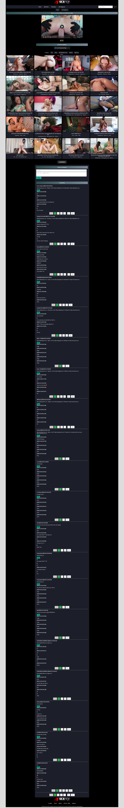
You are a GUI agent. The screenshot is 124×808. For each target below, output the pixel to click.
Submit (38, 177)
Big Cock (76, 52)
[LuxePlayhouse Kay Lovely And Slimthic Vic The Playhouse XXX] (37, 136)
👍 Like (61, 40)
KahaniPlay (17, 135)
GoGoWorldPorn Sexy (14, 114)
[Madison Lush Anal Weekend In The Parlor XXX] (13, 94)
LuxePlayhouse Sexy (42, 136)
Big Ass (70, 52)
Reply (38, 190)
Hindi (24, 135)
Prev (51, 213)
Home (40, 6)
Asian (54, 94)
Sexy (56, 52)
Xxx (52, 52)
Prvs (102, 114)
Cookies (50, 803)
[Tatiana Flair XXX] (98, 94)
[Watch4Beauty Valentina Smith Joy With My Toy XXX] (65, 115)
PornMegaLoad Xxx (71, 74)
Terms (55, 803)
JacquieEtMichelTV (44, 94)
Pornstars (53, 6)
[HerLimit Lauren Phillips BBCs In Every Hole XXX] (12, 74)
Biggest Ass (82, 74)
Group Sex (21, 74)
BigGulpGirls (99, 74)
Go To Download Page (60, 47)
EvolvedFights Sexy (42, 114)
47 (68, 213)
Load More (62, 162)
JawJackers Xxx (72, 94)
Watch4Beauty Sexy (70, 114)
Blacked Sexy (98, 157)
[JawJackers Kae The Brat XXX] (68, 94)
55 (68, 794)
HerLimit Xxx (15, 74)
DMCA (60, 803)
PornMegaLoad (100, 135)
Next (73, 213)
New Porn (46, 6)
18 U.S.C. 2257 (67, 803)
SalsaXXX (98, 114)
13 (68, 396)
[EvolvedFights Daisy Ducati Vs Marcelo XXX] (37, 115)
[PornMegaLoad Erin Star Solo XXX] (66, 74)
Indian (21, 135)
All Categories (62, 6)
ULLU (73, 135)
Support (74, 803)
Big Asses (51, 94)
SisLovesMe (44, 74)
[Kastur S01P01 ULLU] (71, 135)
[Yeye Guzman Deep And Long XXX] (69, 157)
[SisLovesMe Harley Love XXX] (41, 74)
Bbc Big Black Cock (63, 52)
